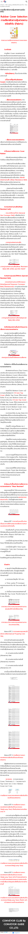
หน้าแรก (2, 5)
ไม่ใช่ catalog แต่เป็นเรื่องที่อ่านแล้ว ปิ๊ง (14, 5)
